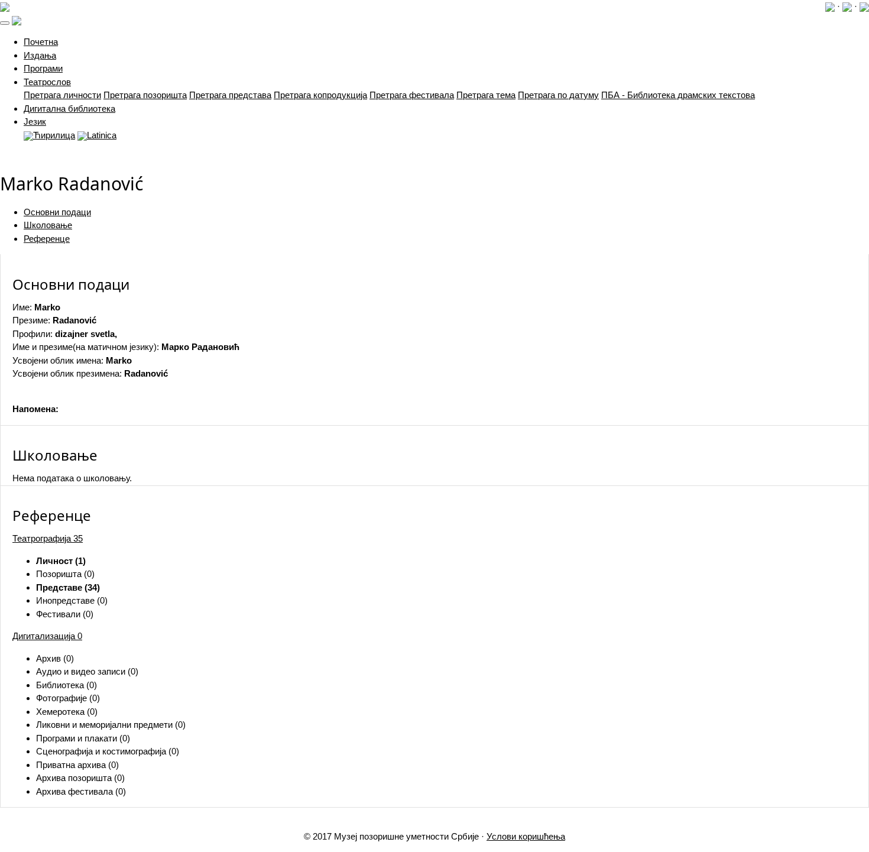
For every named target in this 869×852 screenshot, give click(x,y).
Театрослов (47, 82)
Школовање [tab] (48, 225)
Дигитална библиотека (69, 108)
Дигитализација (47, 636)
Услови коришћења (526, 836)
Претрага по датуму (558, 95)
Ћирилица (54, 135)
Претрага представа (230, 95)
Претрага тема (485, 95)
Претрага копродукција (320, 95)
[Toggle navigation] (4, 23)
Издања (40, 55)
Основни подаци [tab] (57, 212)
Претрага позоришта (145, 95)
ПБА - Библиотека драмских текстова (678, 95)
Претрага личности (62, 95)
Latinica (101, 135)
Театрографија (47, 538)
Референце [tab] (47, 239)
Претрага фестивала (411, 95)
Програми (43, 68)
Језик (35, 121)
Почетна (41, 42)
